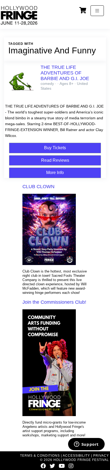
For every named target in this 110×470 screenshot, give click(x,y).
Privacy (101, 455)
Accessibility (76, 455)
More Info (55, 172)
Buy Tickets (55, 147)
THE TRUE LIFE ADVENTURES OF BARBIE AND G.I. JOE (65, 73)
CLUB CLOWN (38, 186)
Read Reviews (55, 160)
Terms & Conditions (40, 455)
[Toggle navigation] (97, 10)
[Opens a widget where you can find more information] (86, 444)
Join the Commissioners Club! (54, 302)
